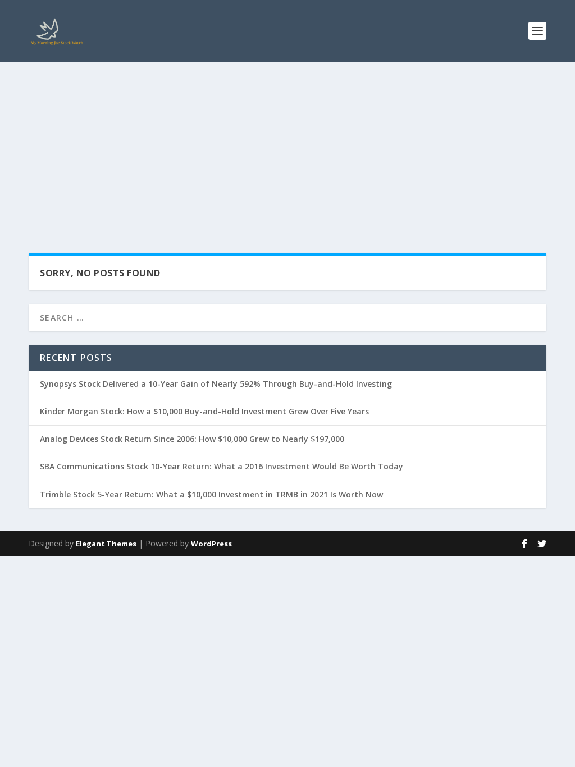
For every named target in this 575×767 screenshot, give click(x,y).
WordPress (211, 543)
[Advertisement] (287, 146)
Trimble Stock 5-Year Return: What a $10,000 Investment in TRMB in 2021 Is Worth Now (211, 494)
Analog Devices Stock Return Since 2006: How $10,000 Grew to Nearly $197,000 (192, 438)
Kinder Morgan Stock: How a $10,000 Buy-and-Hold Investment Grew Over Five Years (204, 411)
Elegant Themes (106, 543)
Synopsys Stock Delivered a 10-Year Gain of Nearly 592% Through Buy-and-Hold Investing (216, 383)
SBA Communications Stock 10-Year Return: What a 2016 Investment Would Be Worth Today (221, 466)
